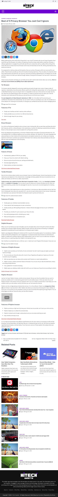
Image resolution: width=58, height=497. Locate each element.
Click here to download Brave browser (10, 168)
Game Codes (22, 434)
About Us (6, 490)
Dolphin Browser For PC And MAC (9, 271)
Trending (25, 395)
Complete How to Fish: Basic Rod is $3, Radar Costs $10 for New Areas (34, 423)
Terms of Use (44, 490)
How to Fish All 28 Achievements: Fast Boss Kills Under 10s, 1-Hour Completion (36, 410)
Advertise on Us (37, 490)
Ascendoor (40, 495)
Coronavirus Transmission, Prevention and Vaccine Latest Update (33, 396)
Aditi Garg (22, 385)
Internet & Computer (6, 18)
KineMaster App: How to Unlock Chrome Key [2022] (30, 383)
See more (3, 119)
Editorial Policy (24, 490)
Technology (14, 18)
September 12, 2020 (30, 385)
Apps (20, 382)
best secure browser (31, 333)
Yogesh (22, 398)
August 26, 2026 (28, 411)
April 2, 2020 (27, 398)
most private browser (42, 333)
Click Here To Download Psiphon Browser (11, 319)
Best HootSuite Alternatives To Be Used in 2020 (29, 363)
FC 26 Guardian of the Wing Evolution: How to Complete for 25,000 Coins (35, 449)
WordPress (52, 495)
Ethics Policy (17, 490)
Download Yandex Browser (7, 220)
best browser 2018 (21, 333)
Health (21, 395)
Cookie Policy (30, 490)
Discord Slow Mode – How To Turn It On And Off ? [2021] (47, 364)
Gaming (27, 408)
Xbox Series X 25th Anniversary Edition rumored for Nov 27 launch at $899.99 (36, 462)
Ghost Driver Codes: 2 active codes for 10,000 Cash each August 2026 (34, 436)
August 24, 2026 (28, 451)
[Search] (55, 11)
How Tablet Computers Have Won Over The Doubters (8, 364)
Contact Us (11, 490)
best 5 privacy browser (10, 333)
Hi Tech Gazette (6, 23)
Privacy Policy (51, 490)
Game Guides (22, 408)
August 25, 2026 (28, 424)
